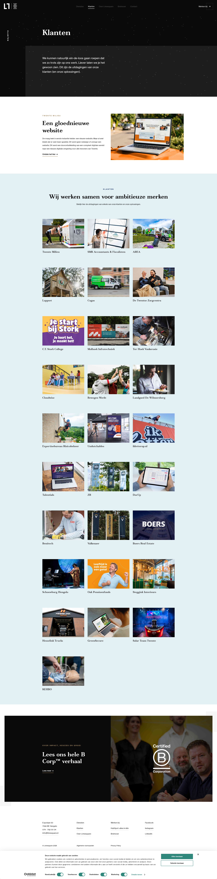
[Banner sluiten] (198, 854)
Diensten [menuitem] (80, 6)
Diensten (80, 823)
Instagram (149, 828)
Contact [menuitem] (133, 6)
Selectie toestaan (177, 863)
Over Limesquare (84, 834)
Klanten (80, 828)
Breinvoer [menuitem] (122, 6)
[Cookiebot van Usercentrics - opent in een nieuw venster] (30, 874)
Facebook (149, 823)
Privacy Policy (116, 846)
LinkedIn (148, 834)
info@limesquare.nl (50, 833)
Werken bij (203, 6)
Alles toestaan (177, 856)
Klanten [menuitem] (91, 6)
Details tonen (136, 874)
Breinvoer (115, 834)
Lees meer (46, 771)
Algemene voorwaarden (85, 846)
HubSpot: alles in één (120, 828)
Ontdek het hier (48, 154)
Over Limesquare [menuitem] (106, 6)
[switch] (82, 874)
